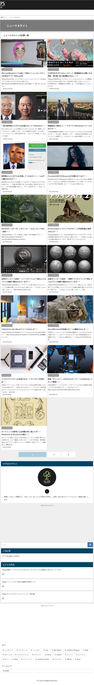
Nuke (79, 659)
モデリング (8, 654)
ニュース (70, 654)
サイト (7, 659)
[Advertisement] (47, 524)
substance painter (43, 659)
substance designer (73, 650)
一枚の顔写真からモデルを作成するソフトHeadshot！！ (23, 126)
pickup (49, 654)
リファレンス (23, 650)
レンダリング (9, 650)
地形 (86, 650)
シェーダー (36, 650)
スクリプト (37, 654)
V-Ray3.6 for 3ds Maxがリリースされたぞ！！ (19, 329)
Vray (46, 650)
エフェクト (81, 654)
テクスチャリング (23, 654)
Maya (16, 659)
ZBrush (69, 659)
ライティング (27, 659)
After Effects (57, 650)
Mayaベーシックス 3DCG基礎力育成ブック (19, 582)
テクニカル (58, 659)
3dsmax (59, 654)
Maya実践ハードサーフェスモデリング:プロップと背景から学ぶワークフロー (32, 570)
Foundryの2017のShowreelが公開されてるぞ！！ (67, 176)
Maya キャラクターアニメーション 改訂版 (18, 594)
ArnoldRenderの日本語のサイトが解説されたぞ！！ (68, 329)
